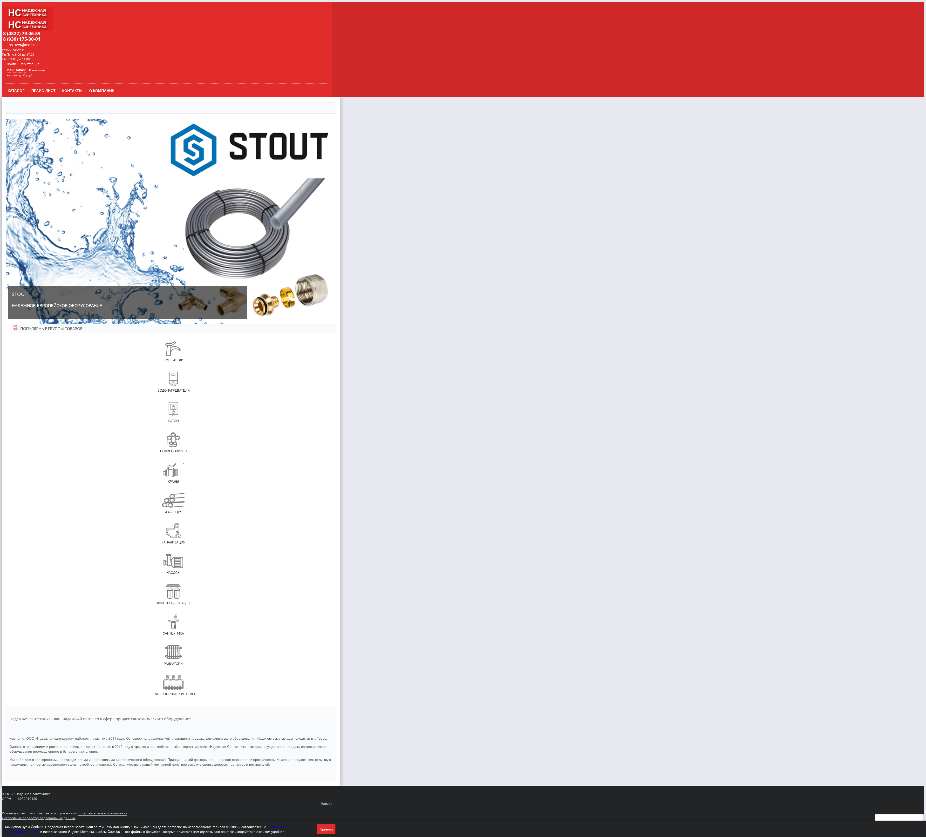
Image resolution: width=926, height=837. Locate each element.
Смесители (173, 360)
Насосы (173, 572)
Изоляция (173, 511)
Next (332, 221)
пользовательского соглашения (102, 812)
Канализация (173, 542)
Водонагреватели (173, 390)
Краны (173, 481)
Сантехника (173, 633)
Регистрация (29, 63)
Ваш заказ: (16, 70)
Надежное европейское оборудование (57, 299)
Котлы (173, 420)
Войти (12, 63)
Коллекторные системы (173, 694)
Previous (9, 221)
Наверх (326, 803)
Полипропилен (173, 451)
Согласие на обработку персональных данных (38, 817)
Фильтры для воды (173, 603)
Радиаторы (173, 663)
